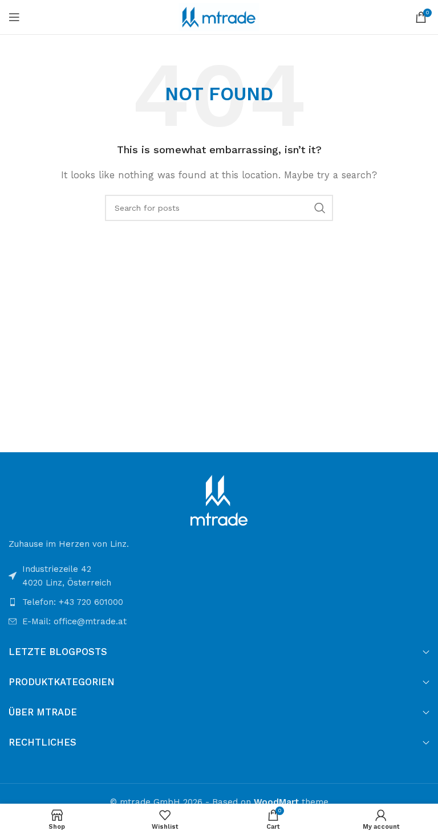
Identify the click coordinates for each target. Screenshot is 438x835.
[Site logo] (219, 16)
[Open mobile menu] (14, 17)
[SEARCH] (320, 208)
